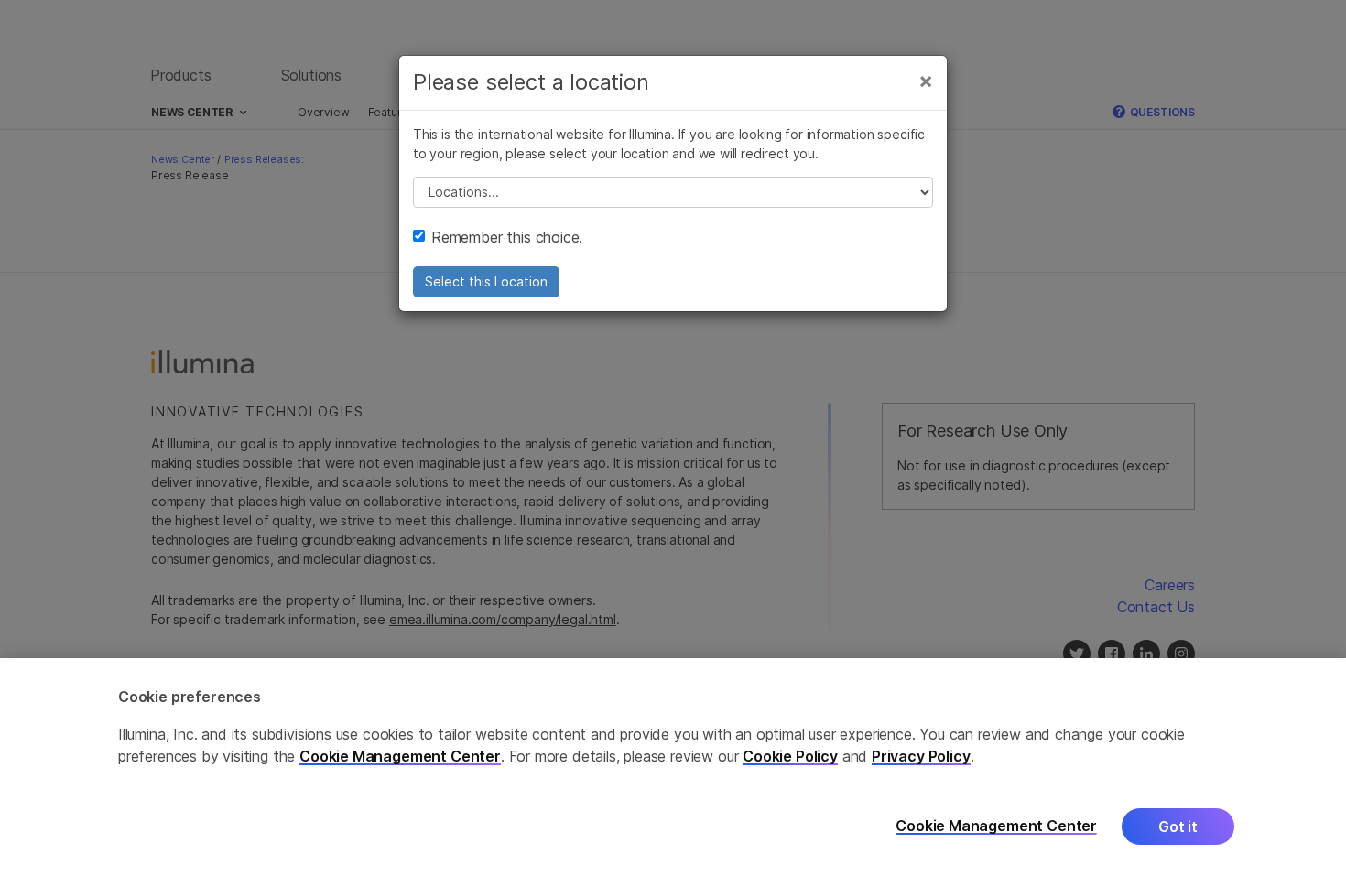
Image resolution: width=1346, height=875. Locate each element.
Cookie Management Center (400, 756)
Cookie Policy (790, 756)
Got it (1178, 826)
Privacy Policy (921, 756)
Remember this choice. (506, 237)
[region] (673, 766)
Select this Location (486, 281)
